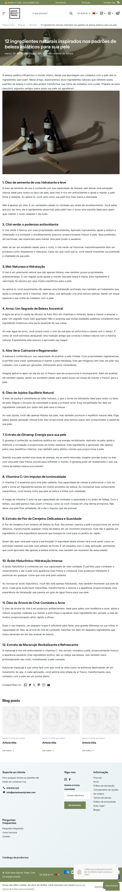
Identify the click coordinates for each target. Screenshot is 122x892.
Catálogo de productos (15, 857)
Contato (6, 836)
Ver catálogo (4, 13)
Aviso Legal (98, 805)
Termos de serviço (102, 797)
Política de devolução (103, 785)
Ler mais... (47, 2)
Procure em (71, 13)
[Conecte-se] (110, 13)
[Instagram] (65, 779)
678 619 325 (13, 788)
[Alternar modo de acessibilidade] (118, 2)
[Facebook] (70, 779)
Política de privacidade (104, 801)
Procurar (97, 777)
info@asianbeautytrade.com (21, 792)
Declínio (99, 886)
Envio (96, 781)
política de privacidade (23, 889)
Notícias (33, 25)
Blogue (96, 809)
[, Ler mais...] (102, 13)
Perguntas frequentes (9, 821)
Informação (100, 772)
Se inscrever (75, 805)
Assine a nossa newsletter (72, 787)
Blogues (21, 25)
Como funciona (9, 832)
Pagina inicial (8, 25)
